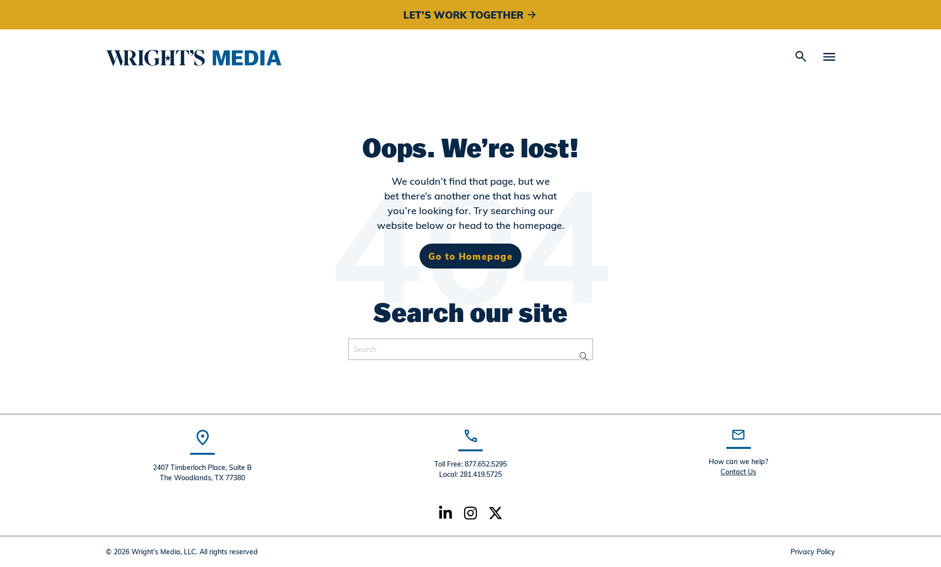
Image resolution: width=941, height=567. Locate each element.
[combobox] (470, 349)
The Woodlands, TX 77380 (202, 477)
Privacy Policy (813, 551)
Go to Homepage (470, 256)
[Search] (582, 357)
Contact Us (738, 471)
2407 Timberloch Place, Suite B (202, 467)
